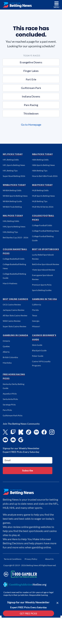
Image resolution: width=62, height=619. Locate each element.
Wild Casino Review (11, 321)
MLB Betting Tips (39, 201)
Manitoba (7, 362)
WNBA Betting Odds (12, 190)
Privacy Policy (31, 559)
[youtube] (5, 439)
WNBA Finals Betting (12, 206)
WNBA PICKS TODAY (14, 184)
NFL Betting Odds (11, 159)
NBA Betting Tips (39, 170)
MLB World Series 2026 (42, 206)
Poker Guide (37, 356)
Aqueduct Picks (10, 393)
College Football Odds (42, 225)
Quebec (6, 346)
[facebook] (44, 432)
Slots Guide (37, 345)
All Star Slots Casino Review (15, 315)
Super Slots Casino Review (14, 326)
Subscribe (27, 470)
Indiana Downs (31, 96)
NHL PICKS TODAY (13, 215)
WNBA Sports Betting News (15, 196)
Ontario (6, 341)
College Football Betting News (45, 231)
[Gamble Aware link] (19, 574)
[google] (20, 439)
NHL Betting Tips (10, 232)
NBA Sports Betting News (43, 165)
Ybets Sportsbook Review (43, 269)
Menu (56, 7)
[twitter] (5, 432)
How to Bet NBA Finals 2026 (45, 176)
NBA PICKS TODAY (42, 154)
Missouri (36, 326)
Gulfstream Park (31, 87)
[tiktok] (28, 432)
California (36, 304)
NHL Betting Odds (11, 221)
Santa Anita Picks (10, 399)
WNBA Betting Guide (12, 201)
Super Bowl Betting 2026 (14, 176)
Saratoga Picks (9, 404)
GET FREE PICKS (28, 613)
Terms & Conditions (12, 559)
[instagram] (51, 432)
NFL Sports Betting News (14, 165)
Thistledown (31, 113)
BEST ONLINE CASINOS (15, 299)
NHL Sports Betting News (14, 226)
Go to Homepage (31, 124)
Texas (34, 315)
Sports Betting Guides (41, 290)
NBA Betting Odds (40, 159)
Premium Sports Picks (41, 284)
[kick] (20, 432)
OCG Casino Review (12, 304)
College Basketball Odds (13, 259)
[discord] (13, 439)
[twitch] (13, 432)
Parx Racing (31, 104)
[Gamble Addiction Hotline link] (24, 584)
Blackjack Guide (39, 350)
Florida (35, 310)
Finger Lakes (31, 70)
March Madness (10, 283)
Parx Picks (7, 410)
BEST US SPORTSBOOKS (45, 249)
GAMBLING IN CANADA (15, 335)
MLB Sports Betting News (43, 196)
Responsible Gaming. (38, 595)
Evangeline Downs (31, 62)
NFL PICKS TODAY (13, 154)
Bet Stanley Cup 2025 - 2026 (15, 237)
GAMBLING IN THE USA (44, 299)
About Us (49, 559)
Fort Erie (31, 79)
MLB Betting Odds (40, 190)
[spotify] (36, 432)
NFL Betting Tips (10, 170)
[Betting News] (17, 5)
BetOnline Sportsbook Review (45, 264)
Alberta (6, 352)
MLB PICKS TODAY (42, 184)
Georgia (35, 321)
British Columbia (10, 357)
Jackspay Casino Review (13, 310)
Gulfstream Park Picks (12, 415)
